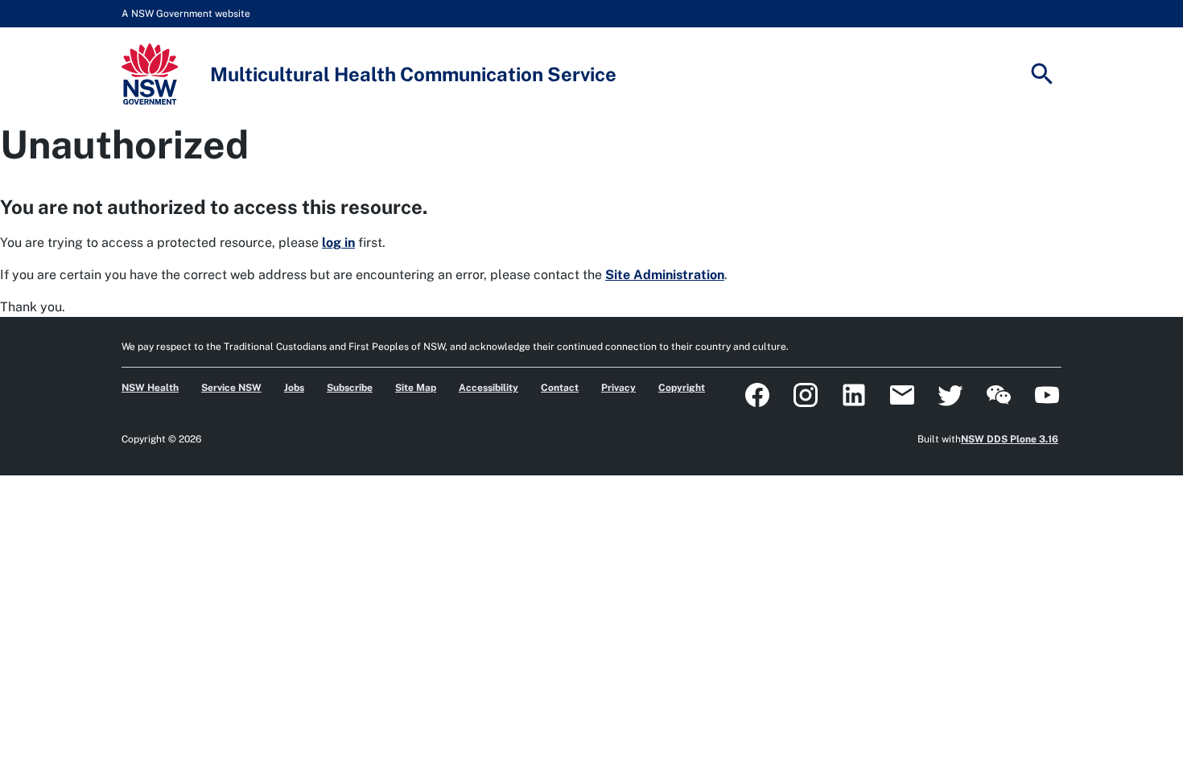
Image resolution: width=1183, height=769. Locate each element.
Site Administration (664, 274)
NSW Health (150, 387)
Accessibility (488, 387)
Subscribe (350, 387)
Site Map (415, 387)
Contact (560, 387)
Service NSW (231, 387)
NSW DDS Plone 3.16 (1009, 439)
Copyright (681, 387)
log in (338, 242)
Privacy (618, 387)
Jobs (294, 387)
